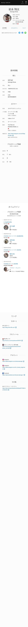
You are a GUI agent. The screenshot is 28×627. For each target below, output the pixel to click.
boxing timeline (5, 2)
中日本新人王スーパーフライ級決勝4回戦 (13, 236)
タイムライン (14, 28)
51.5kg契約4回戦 (8, 222)
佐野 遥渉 (12, 240)
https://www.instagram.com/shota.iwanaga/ (12, 361)
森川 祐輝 (12, 226)
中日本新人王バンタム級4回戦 (11, 263)
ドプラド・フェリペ (15, 268)
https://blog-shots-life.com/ (8, 327)
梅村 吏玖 (12, 254)
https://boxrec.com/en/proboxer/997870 (11, 340)
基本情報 (4, 28)
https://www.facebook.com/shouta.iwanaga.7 (13, 375)
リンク (24, 28)
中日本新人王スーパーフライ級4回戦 (12, 250)
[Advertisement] (14, 50)
